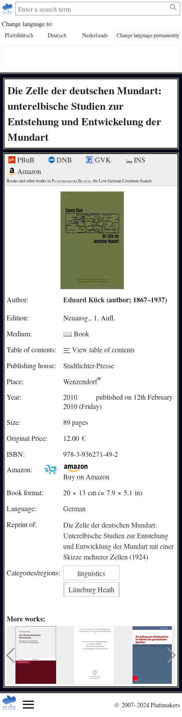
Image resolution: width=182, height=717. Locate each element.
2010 (70, 396)
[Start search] (173, 7)
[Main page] (8, 8)
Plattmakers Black (71, 181)
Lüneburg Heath (91, 589)
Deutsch (57, 35)
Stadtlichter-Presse (88, 365)
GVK (102, 159)
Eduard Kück (84, 299)
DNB (63, 159)
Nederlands (95, 35)
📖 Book (76, 333)
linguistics (91, 573)
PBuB (24, 159)
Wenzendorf (80, 381)
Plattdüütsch (19, 35)
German (74, 508)
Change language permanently (148, 35)
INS (138, 159)
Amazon (28, 171)
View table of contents (102, 349)
